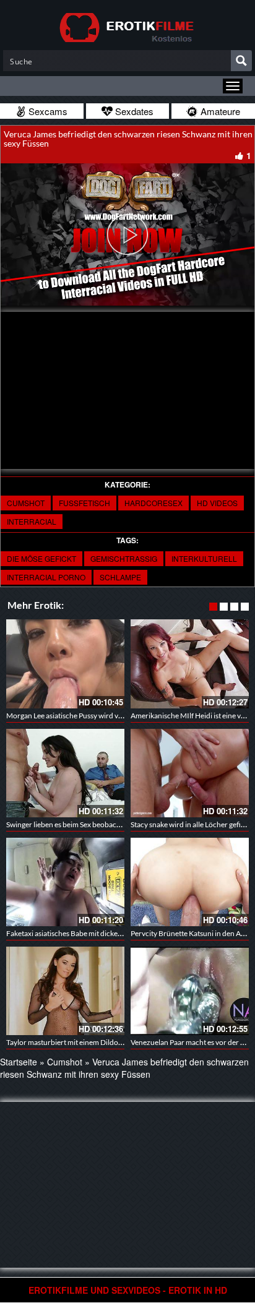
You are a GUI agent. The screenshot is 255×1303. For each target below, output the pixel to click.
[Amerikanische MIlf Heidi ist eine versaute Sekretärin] (190, 663)
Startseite (18, 1062)
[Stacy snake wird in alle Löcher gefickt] (190, 773)
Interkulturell (204, 558)
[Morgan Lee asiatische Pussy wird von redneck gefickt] (65, 663)
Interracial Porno (46, 577)
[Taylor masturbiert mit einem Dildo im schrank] (65, 991)
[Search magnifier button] (241, 60)
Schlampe (120, 577)
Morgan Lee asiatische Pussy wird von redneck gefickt (92, 715)
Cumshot (26, 502)
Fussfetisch (84, 502)
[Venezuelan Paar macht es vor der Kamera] (190, 991)
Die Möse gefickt (41, 558)
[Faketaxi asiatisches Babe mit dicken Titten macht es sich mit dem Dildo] (65, 882)
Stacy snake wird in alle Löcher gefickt (191, 824)
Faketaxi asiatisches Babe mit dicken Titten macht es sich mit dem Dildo (119, 933)
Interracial (31, 521)
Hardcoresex (153, 502)
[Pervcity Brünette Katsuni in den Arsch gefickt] (190, 882)
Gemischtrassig (123, 558)
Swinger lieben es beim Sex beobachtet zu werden (85, 824)
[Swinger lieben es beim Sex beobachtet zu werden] (65, 773)
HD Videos (217, 502)
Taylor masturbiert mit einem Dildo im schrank (80, 1042)
